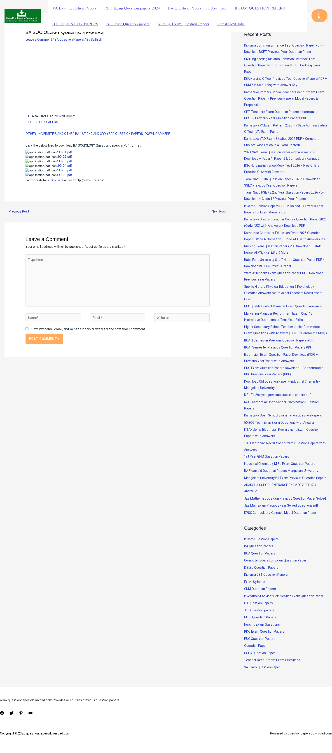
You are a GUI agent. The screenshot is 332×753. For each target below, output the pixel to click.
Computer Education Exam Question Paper (275, 560)
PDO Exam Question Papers (264, 631)
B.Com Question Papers (261, 539)
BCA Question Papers (259, 553)
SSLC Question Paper (259, 653)
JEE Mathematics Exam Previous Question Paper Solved (285, 498)
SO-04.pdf (64, 165)
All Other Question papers (128, 23)
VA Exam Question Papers (74, 8)
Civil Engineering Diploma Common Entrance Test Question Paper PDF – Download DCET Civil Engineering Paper (283, 65)
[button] (319, 15)
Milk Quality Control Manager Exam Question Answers (283, 306)
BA (28, 122)
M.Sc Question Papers (260, 617)
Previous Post (17, 211)
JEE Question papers (259, 610)
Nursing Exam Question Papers (183, 23)
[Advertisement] (117, 79)
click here (56, 180)
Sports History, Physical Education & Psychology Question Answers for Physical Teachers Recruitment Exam (283, 293)
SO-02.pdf (64, 156)
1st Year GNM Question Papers (266, 456)
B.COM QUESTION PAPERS (260, 8)
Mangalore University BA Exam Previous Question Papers (285, 478)
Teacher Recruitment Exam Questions (272, 660)
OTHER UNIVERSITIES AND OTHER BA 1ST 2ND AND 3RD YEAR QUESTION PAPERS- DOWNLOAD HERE (98, 134)
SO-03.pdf (64, 161)
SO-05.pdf (64, 170)
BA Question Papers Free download (197, 8)
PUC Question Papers (259, 639)
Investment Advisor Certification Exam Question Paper (283, 596)
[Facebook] (2, 713)
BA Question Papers (69, 39)
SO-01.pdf (64, 152)
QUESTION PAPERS (44, 122)
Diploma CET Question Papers (266, 574)
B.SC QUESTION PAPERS (75, 23)
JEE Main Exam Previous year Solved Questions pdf (281, 505)
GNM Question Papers (260, 589)
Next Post (221, 211)
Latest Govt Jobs (231, 23)
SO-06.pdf (64, 175)
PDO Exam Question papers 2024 (132, 8)
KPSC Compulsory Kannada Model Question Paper (280, 512)
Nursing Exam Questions (262, 624)
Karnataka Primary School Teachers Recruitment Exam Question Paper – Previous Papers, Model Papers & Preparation (284, 98)
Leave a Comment (39, 39)
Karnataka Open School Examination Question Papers (283, 415)
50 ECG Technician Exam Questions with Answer (279, 422)
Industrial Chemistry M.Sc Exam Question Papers (279, 463)
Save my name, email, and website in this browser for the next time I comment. (88, 329)
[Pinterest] (21, 713)
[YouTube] (30, 713)
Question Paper (255, 646)
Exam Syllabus (254, 582)
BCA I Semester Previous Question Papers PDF (278, 347)
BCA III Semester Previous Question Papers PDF (278, 340)
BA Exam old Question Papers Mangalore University (281, 470)
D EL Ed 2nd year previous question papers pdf (277, 395)
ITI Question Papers (258, 603)
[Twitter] (11, 713)
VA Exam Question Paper (262, 667)
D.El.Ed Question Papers (261, 567)
